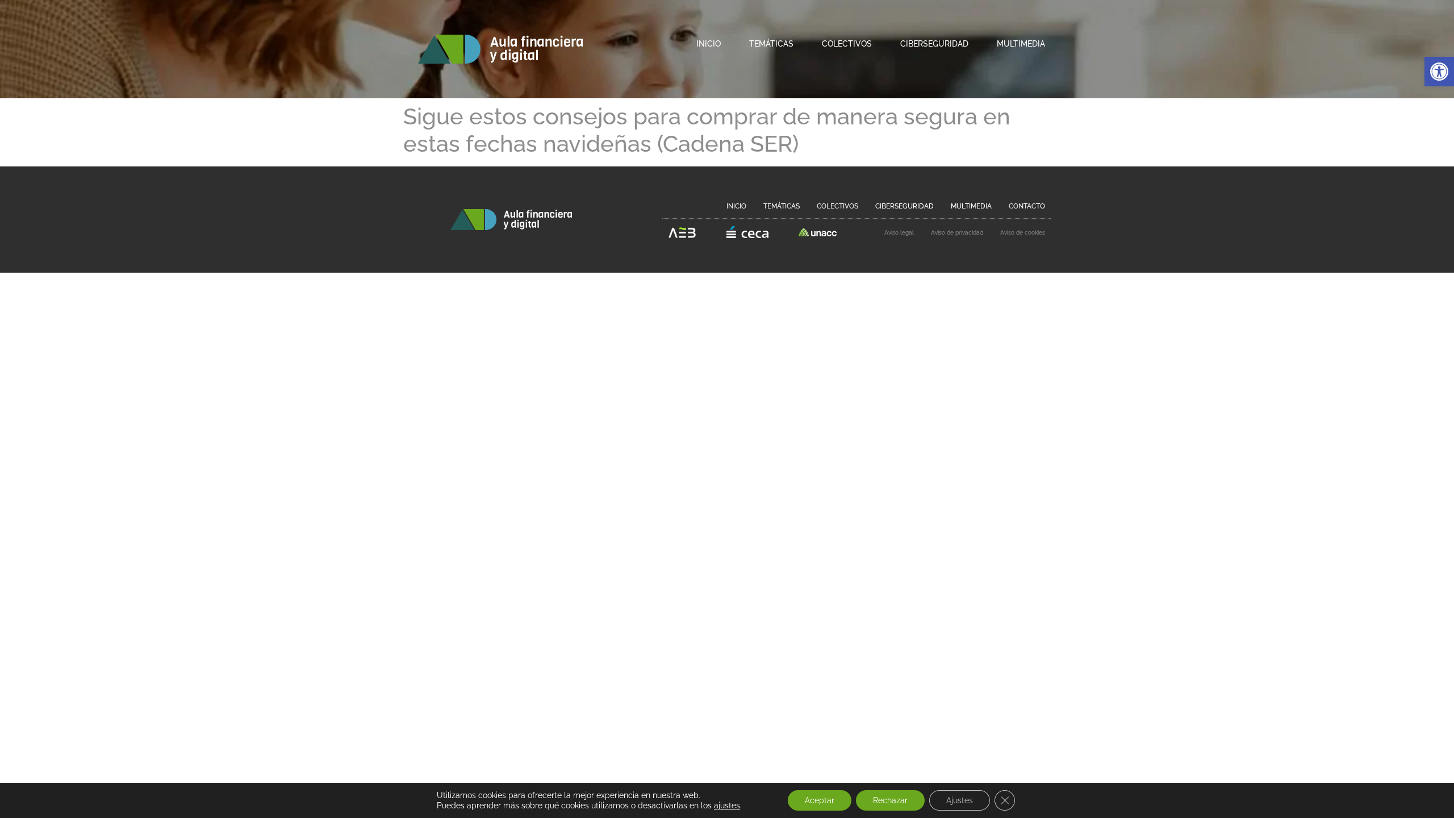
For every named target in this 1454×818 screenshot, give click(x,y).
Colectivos (847, 43)
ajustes (727, 805)
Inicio (708, 43)
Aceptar (819, 800)
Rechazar (890, 800)
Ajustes (959, 800)
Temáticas (771, 43)
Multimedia (1021, 43)
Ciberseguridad (934, 43)
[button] (1439, 71)
